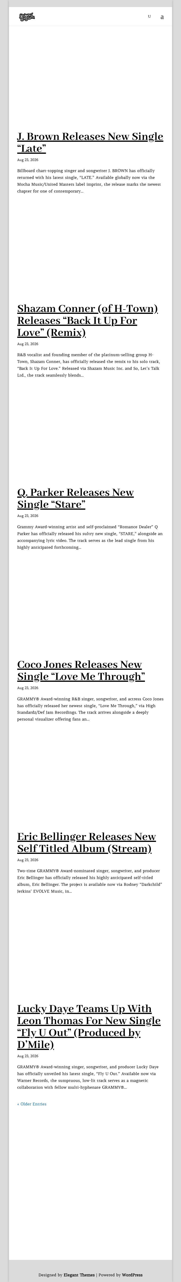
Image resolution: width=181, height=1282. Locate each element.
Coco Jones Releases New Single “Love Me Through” (81, 671)
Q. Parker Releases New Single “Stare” (75, 499)
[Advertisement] (90, 1140)
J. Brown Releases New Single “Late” (90, 143)
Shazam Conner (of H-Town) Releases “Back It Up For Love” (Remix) (87, 321)
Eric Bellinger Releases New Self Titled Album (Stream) (86, 843)
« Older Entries (31, 1104)
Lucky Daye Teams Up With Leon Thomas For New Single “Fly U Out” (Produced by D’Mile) (89, 1027)
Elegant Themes (79, 1275)
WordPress (132, 1275)
